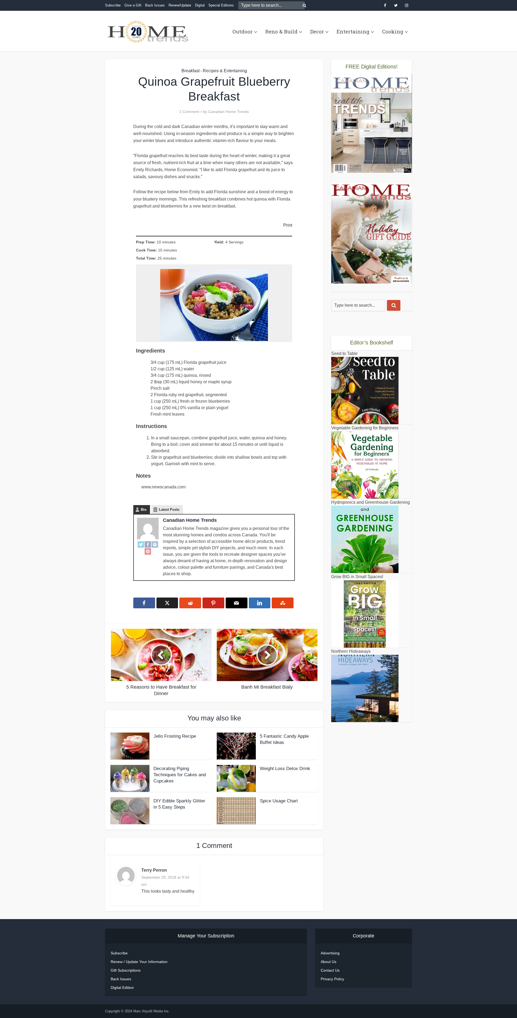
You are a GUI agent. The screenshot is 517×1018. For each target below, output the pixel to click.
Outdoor (242, 31)
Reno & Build (281, 31)
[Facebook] (148, 544)
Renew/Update (180, 5)
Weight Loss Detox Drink (285, 768)
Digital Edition (122, 987)
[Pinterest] (148, 551)
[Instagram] (155, 544)
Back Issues (155, 5)
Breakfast (190, 70)
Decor (317, 31)
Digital (200, 5)
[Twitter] (141, 544)
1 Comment (189, 111)
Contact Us (330, 970)
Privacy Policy (332, 979)
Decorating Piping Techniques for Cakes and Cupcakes (179, 775)
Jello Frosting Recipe (174, 736)
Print (287, 225)
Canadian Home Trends (228, 111)
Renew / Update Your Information (139, 962)
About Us (328, 962)
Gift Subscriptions (126, 970)
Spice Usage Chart (279, 800)
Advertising (330, 953)
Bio (143, 510)
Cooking (392, 31)
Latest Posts (169, 510)
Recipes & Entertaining (225, 70)
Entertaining (353, 31)
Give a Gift (132, 5)
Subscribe (113, 5)
